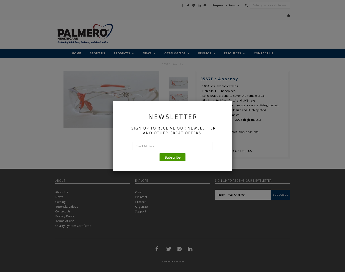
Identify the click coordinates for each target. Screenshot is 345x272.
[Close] (232, 101)
